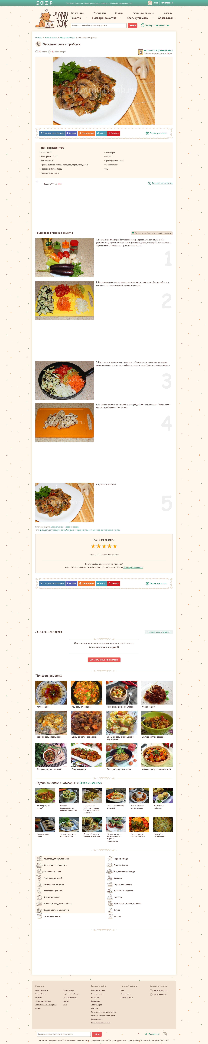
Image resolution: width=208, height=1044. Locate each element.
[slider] (104, 546)
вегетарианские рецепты (110, 530)
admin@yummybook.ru (133, 568)
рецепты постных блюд (91, 530)
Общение (119, 13)
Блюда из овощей (72, 527)
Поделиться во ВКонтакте (53, 133)
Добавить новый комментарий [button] (104, 660)
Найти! (133, 25)
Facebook (72, 133)
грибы (42, 530)
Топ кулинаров (77, 13)
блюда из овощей (73, 530)
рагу (46, 530)
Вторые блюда (57, 527)
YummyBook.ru (51, 19)
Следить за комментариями (160, 632)
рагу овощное (54, 530)
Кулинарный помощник (143, 13)
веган (63, 530)
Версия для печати (158, 133)
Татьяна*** (49, 184)
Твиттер (102, 133)
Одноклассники (88, 133)
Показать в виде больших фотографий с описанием (153, 233)
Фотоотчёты (100, 13)
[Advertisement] (104, 209)
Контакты (167, 13)
